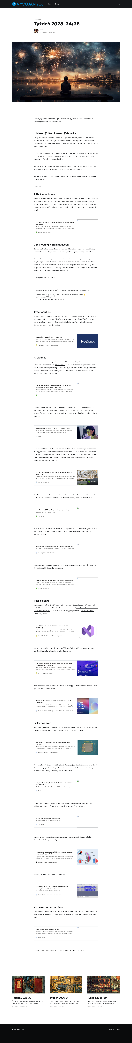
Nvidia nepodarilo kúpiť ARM (52, 198)
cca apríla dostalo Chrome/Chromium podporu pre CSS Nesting (71, 249)
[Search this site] (118, 4)
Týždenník (37, 19)
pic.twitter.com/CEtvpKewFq (45, 297)
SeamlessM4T (60, 364)
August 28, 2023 (58, 299)
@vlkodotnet (56, 121)
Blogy (57, 4)
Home (50, 4)
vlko (41, 30)
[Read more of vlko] (36, 30)
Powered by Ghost (114, 1029)
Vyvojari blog (15, 1029)
